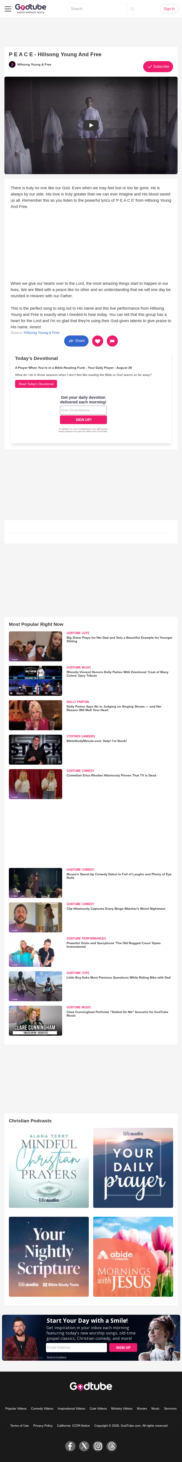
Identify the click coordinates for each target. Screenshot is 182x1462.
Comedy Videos (42, 1408)
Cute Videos (98, 1408)
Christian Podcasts (30, 1120)
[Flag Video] (112, 341)
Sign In (169, 9)
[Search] (132, 9)
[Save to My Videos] (97, 341)
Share (79, 341)
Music (155, 1408)
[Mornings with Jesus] (133, 1257)
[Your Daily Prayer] (133, 1168)
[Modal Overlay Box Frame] (83, 414)
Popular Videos (16, 1408)
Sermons (170, 1408)
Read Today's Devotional (36, 384)
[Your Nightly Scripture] (49, 1257)
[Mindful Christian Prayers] (49, 1168)
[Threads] (112, 1446)
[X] (84, 1446)
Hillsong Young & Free (41, 333)
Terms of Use (19, 1425)
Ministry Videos (122, 1408)
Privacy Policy (43, 1425)
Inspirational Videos (71, 1408)
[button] (91, 125)
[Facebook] (70, 1446)
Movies (142, 1408)
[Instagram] (98, 1446)
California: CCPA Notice (73, 1425)
